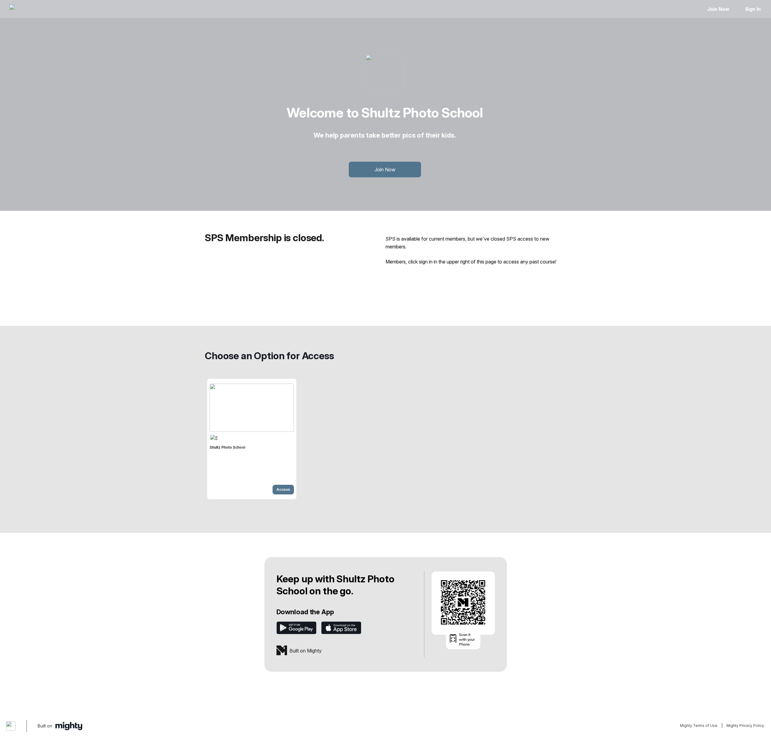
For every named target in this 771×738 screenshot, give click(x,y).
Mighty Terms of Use (698, 725)
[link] (252, 439)
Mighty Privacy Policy (745, 725)
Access (283, 489)
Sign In (753, 9)
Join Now (718, 9)
